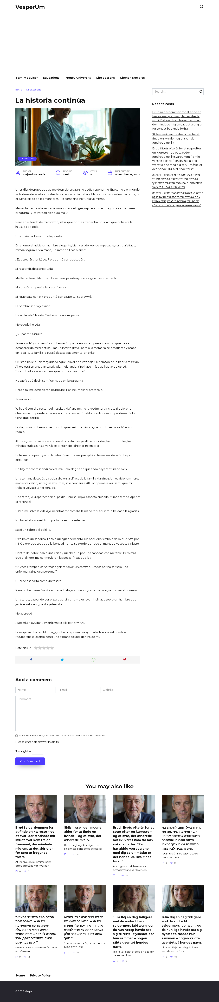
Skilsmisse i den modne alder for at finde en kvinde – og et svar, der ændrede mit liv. (175, 138)
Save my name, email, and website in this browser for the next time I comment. (62, 735)
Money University (78, 77)
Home (20, 975)
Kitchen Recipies (132, 77)
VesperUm (30, 7)
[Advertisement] (109, 43)
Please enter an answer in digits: (37, 742)
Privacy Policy (40, 975)
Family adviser (27, 77)
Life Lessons (105, 77)
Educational (51, 77)
